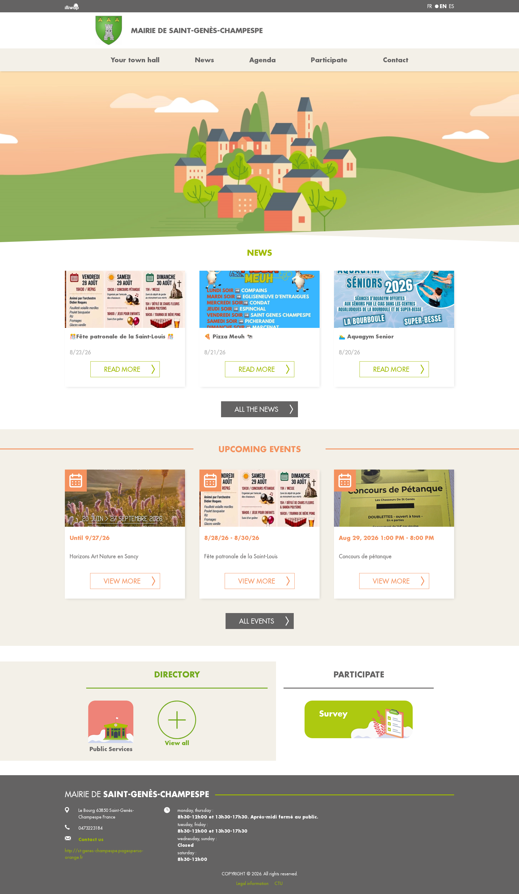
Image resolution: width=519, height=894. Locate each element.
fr (429, 6)
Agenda (262, 60)
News (204, 60)
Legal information (252, 883)
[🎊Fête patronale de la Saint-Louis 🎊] (125, 298)
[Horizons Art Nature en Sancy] (125, 498)
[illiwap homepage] (143, 6)
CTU (279, 883)
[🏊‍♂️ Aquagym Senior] (394, 298)
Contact (395, 60)
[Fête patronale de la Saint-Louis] (259, 498)
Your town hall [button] (135, 60)
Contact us (91, 839)
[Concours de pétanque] (394, 498)
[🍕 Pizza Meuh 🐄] (259, 298)
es (451, 6)
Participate (329, 60)
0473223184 (90, 828)
